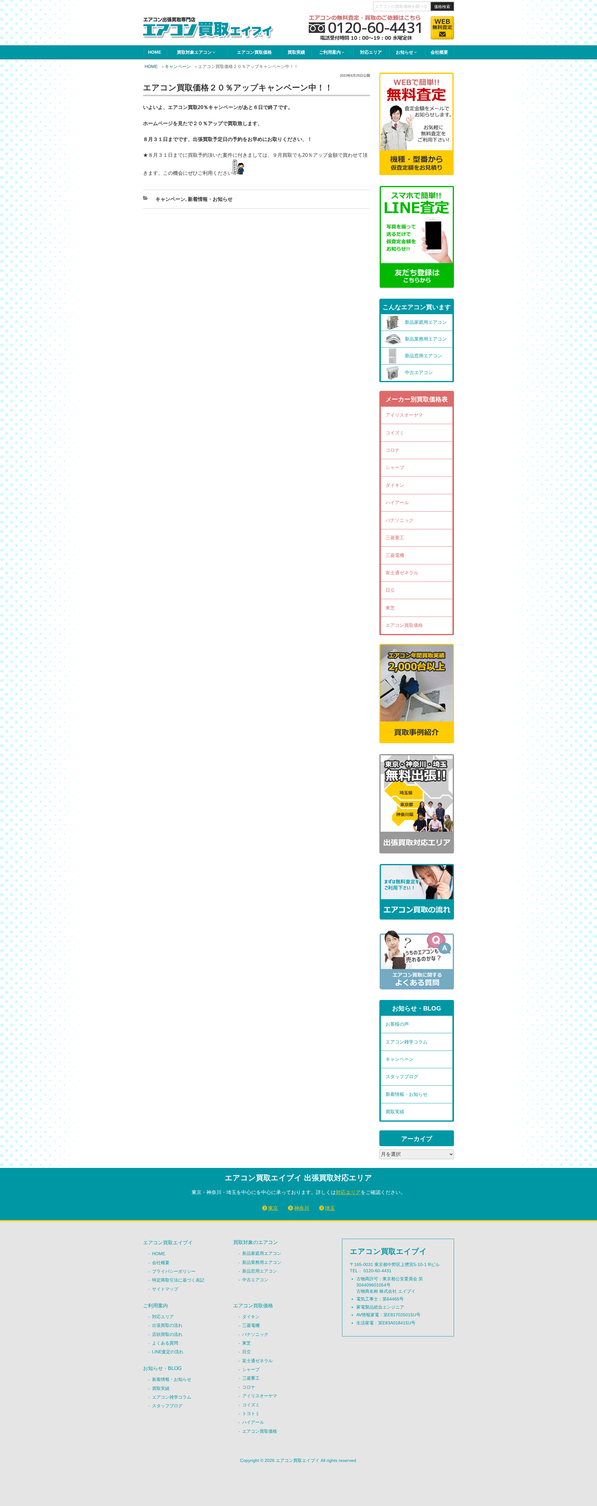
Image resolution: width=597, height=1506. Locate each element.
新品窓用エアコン (259, 1271)
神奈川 (301, 1208)
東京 (273, 1208)
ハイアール (397, 502)
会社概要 (439, 52)
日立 (390, 590)
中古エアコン (255, 1279)
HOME (154, 52)
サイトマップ (165, 1289)
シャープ (395, 467)
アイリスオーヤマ (404, 415)
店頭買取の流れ (167, 1334)
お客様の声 (397, 1024)
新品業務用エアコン (261, 1262)
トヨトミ (251, 1413)
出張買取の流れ (167, 1325)
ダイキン (395, 485)
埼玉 (330, 1208)
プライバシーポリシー (174, 1271)
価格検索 (442, 6)
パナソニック (400, 520)
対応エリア (371, 52)
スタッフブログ (402, 1076)
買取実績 (296, 52)
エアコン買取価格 (254, 52)
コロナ (393, 450)
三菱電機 (395, 555)
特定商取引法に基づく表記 (178, 1280)
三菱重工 (395, 537)
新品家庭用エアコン (261, 1253)
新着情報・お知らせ (210, 199)
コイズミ (395, 432)
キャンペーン (178, 66)
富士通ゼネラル (402, 572)
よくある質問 (165, 1343)
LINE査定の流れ (167, 1351)
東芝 (390, 607)
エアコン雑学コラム (407, 1041)
